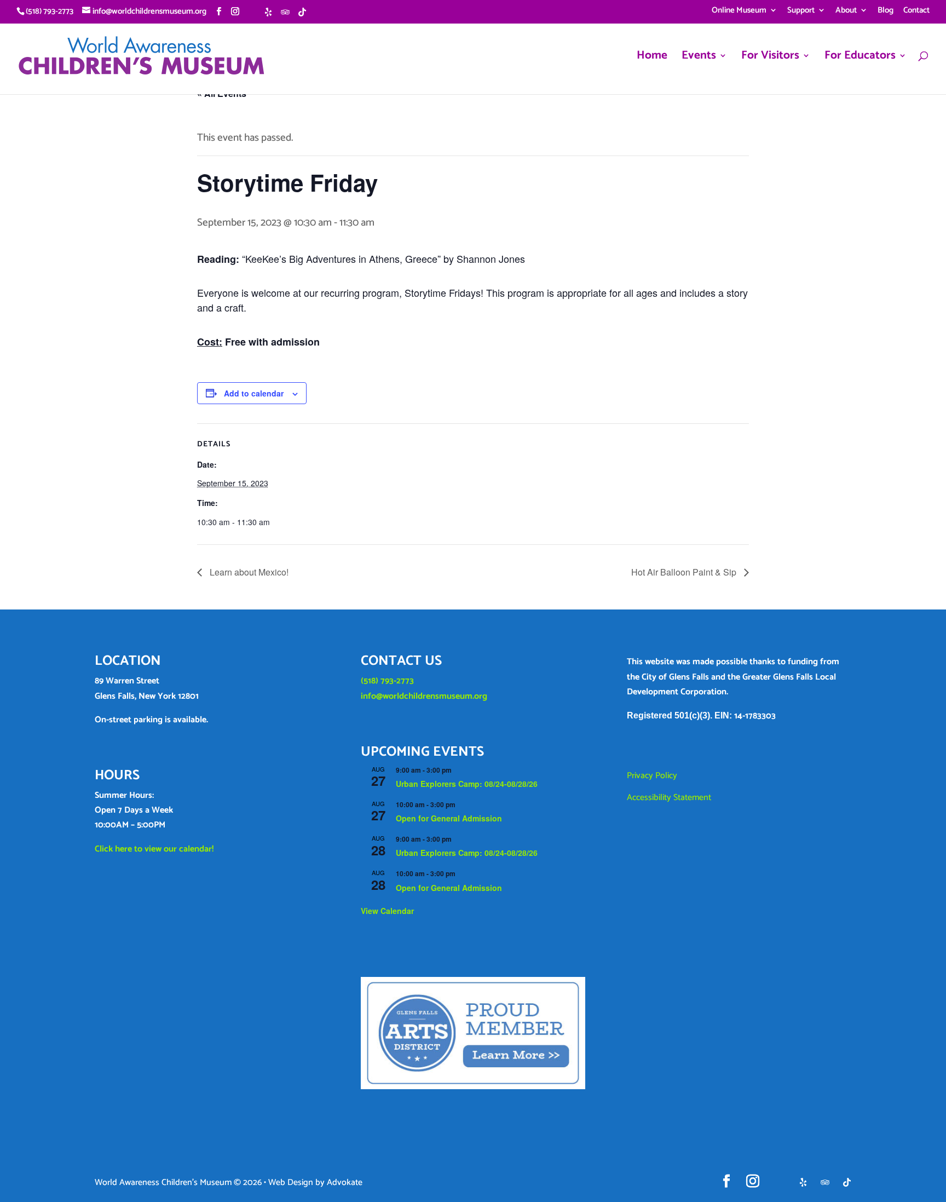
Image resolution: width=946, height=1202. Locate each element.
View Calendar (387, 910)
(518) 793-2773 (387, 681)
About (846, 11)
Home (652, 58)
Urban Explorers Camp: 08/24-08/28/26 (467, 783)
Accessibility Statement (669, 797)
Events (699, 58)
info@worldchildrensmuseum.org (424, 696)
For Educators (860, 58)
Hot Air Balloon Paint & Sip (685, 572)
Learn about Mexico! (248, 572)
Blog (885, 11)
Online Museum (739, 11)
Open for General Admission (449, 818)
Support (801, 11)
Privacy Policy (652, 775)
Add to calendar (254, 393)
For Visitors (770, 58)
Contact (916, 11)
